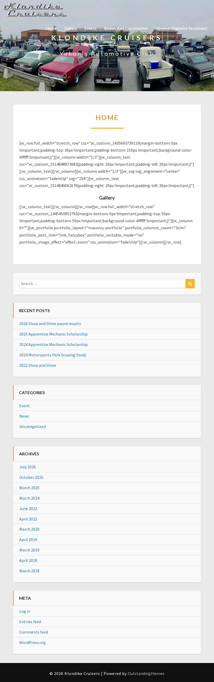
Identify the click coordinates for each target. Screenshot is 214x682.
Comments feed (33, 632)
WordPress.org (32, 642)
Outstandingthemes (146, 673)
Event (24, 405)
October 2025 (31, 477)
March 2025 (29, 487)
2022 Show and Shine (37, 365)
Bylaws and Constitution (126, 28)
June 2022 (28, 508)
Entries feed (30, 621)
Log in (24, 611)
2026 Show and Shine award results (50, 323)
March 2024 (29, 498)
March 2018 (29, 570)
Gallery (70, 28)
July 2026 (27, 466)
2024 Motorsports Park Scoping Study (52, 354)
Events (90, 28)
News (24, 416)
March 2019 (29, 550)
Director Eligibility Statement (181, 28)
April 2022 (28, 519)
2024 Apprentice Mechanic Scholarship (53, 344)
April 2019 (28, 539)
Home (51, 28)
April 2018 (28, 560)
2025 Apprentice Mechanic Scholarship (53, 334)
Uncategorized (32, 426)
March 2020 (29, 529)
